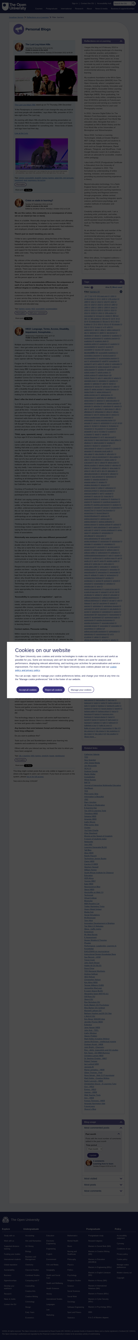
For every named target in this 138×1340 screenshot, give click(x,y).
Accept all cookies (28, 690)
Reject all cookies (53, 690)
